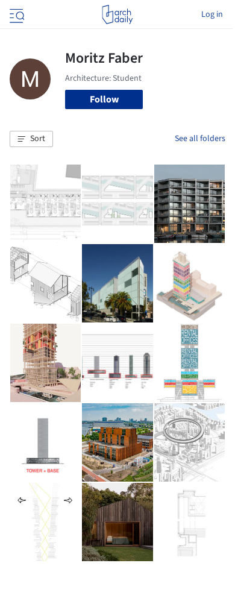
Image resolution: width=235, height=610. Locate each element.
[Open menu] (15, 14)
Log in (212, 14)
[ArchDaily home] (117, 14)
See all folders (200, 139)
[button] (31, 139)
